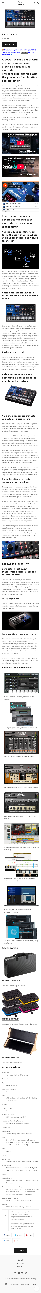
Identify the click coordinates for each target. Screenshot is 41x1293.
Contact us (24, 52)
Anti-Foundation (20, 3)
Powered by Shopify (29, 1278)
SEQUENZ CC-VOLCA (10, 1019)
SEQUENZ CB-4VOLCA (11, 980)
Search (20, 1260)
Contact (20, 1266)
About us (20, 1263)
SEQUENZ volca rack (10, 1057)
